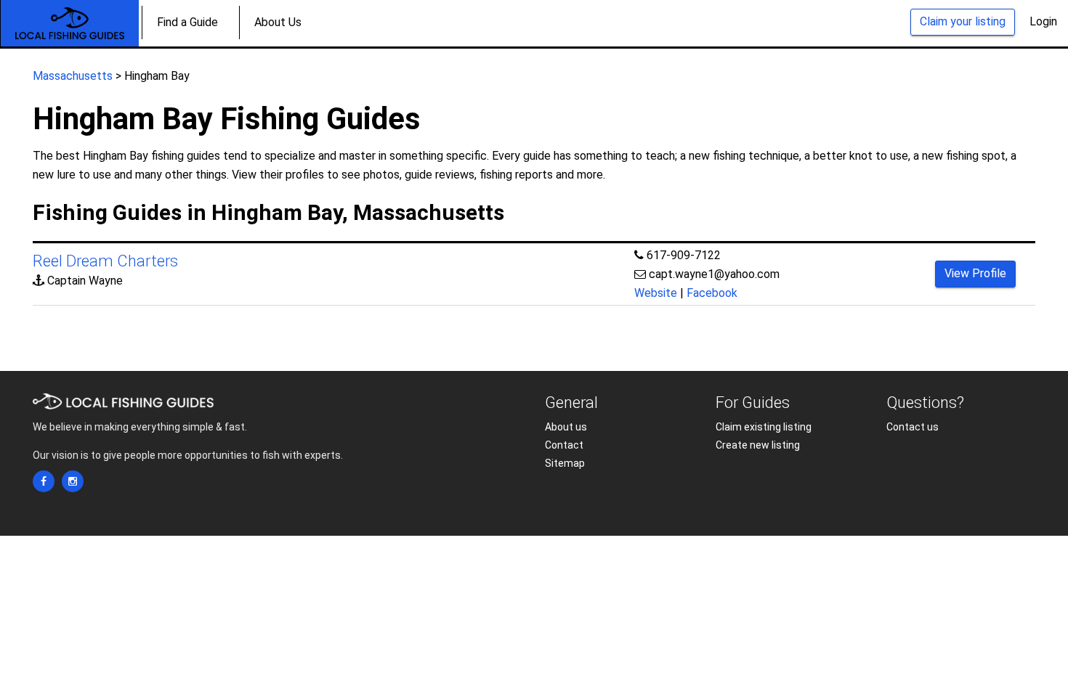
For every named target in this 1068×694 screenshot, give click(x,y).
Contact (564, 445)
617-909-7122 (684, 255)
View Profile (975, 273)
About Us (278, 22)
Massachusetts (73, 76)
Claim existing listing (764, 427)
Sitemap (565, 463)
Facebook (712, 293)
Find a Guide (187, 22)
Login (1043, 21)
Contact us (912, 427)
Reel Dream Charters (105, 261)
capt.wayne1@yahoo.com (714, 274)
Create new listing (758, 445)
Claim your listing (963, 21)
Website (655, 293)
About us (566, 427)
